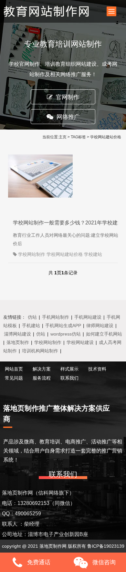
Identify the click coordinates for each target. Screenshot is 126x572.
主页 (63, 137)
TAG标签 (78, 137)
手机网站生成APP (63, 325)
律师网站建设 (99, 325)
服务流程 (42, 378)
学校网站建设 (80, 342)
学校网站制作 (47, 342)
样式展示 (69, 369)
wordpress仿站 (65, 334)
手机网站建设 (87, 317)
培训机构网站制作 (40, 350)
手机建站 (31, 325)
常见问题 (14, 378)
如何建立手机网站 (104, 334)
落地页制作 (17, 342)
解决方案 (42, 369)
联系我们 (69, 378)
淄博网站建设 (17, 334)
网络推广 (68, 117)
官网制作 (67, 97)
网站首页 (14, 369)
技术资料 (97, 369)
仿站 (32, 317)
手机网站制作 (55, 317)
